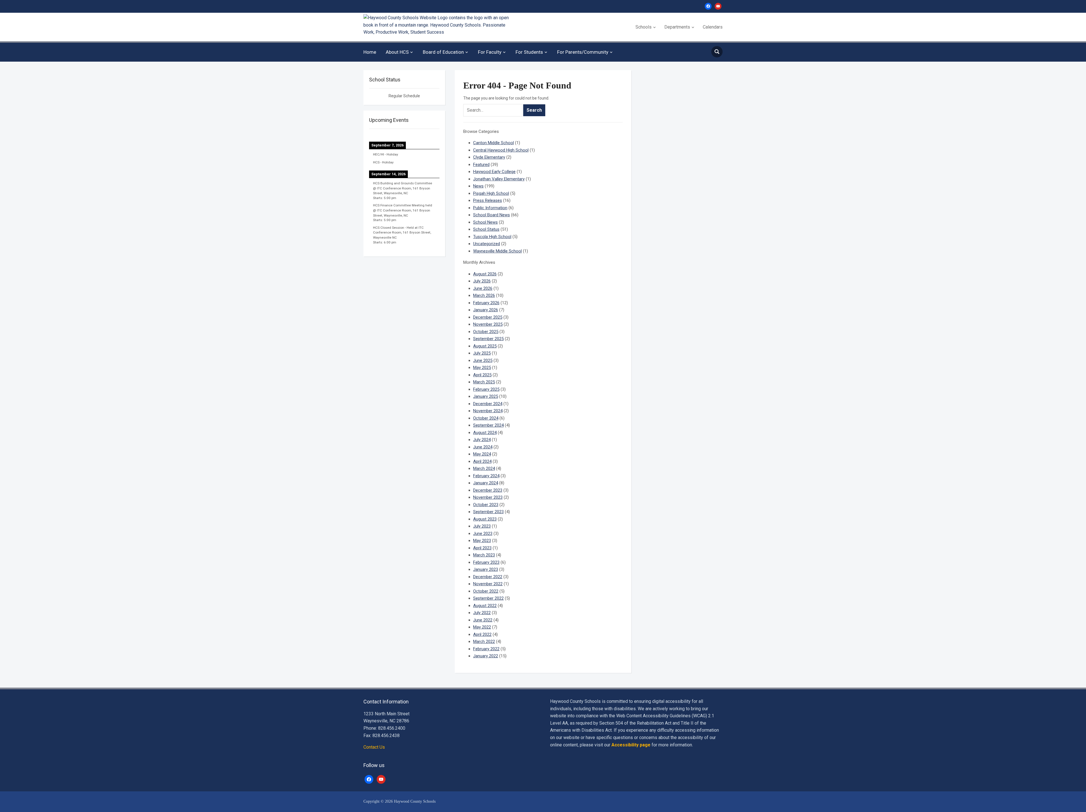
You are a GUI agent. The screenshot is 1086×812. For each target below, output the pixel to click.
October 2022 (485, 591)
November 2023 (488, 497)
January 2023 (485, 569)
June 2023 (482, 533)
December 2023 (487, 490)
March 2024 (484, 468)
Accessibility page (630, 745)
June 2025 (482, 360)
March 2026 (484, 295)
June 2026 (482, 288)
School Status (486, 229)
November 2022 (488, 583)
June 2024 (482, 447)
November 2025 (488, 324)
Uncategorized (486, 243)
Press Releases (487, 200)
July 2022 (482, 612)
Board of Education (443, 52)
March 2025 (484, 382)
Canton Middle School (493, 142)
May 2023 (482, 540)
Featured (481, 164)
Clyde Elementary (489, 157)
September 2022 (488, 598)
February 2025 (486, 389)
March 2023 (484, 555)
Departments (677, 27)
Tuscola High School (492, 236)
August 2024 (485, 432)
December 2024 (487, 403)
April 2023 (482, 547)
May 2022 (482, 627)
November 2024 (488, 410)
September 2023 (488, 511)
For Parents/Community (582, 52)
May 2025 (482, 367)
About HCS (397, 52)
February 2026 (486, 302)
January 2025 (485, 396)
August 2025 (485, 346)
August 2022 (485, 605)
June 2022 (482, 620)
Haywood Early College (494, 171)
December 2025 (487, 317)
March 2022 (484, 641)
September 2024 (488, 425)
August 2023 (485, 519)
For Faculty (489, 52)
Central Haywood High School (501, 150)
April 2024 (482, 461)
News (478, 186)
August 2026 (485, 274)
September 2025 (488, 338)
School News (485, 222)
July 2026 (482, 281)
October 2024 (485, 418)
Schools (643, 27)
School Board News (491, 214)
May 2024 (482, 454)
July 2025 (482, 353)
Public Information (490, 207)
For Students (529, 52)
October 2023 (485, 504)
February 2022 (486, 648)
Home (369, 52)
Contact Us (374, 747)
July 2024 (482, 439)
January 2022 (485, 655)
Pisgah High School (491, 193)
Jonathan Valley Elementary (499, 179)
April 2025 (482, 374)
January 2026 (485, 309)
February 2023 (486, 562)
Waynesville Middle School (497, 251)
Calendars (713, 27)
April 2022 (482, 634)
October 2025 (485, 331)
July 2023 (482, 526)
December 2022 (487, 576)
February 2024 (486, 475)
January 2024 (485, 482)
